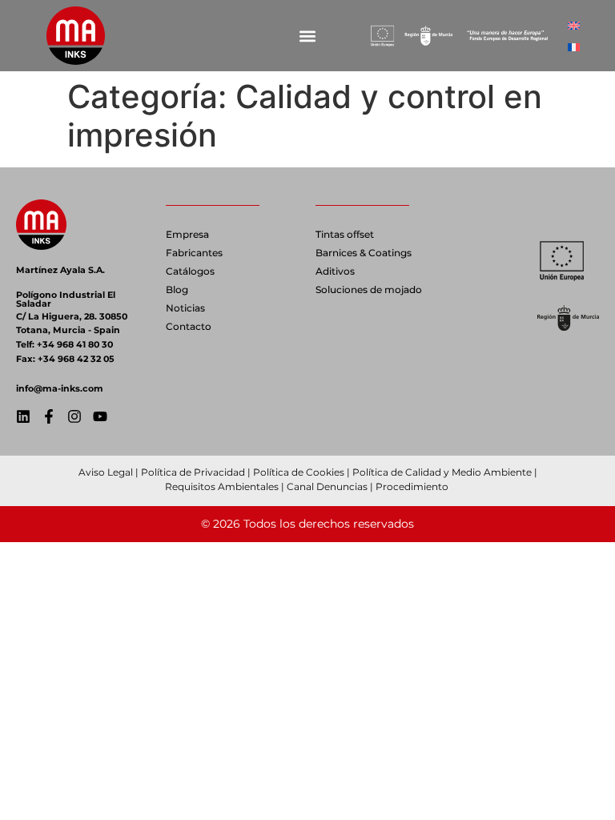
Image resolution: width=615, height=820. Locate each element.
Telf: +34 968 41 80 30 (64, 344)
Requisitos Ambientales (222, 486)
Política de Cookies (298, 472)
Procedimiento (413, 486)
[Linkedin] (23, 416)
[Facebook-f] (49, 416)
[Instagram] (74, 416)
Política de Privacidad (193, 472)
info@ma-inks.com (59, 388)
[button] (307, 35)
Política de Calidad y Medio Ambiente (442, 472)
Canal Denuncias (327, 486)
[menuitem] (574, 25)
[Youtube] (100, 416)
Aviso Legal (105, 472)
